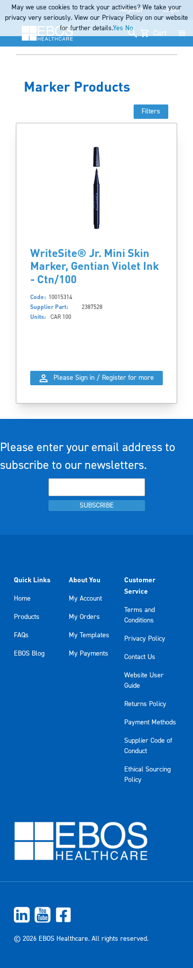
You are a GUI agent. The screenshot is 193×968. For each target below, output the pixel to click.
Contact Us (139, 657)
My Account (85, 598)
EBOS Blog (29, 653)
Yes (118, 28)
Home (22, 598)
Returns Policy (145, 704)
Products (27, 616)
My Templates (89, 635)
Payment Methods (150, 722)
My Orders (84, 616)
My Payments (88, 653)
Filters (151, 111)
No (129, 28)
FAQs (21, 635)
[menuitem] (96, 915)
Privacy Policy (144, 638)
